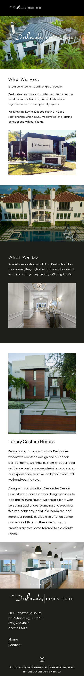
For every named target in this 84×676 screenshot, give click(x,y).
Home (13, 639)
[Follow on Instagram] (42, 659)
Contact (15, 645)
